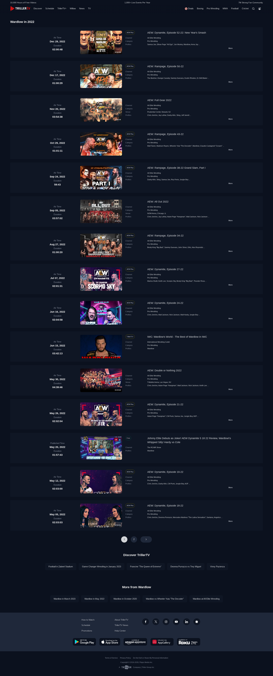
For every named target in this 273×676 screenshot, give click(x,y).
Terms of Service (111, 658)
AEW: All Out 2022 (157, 201)
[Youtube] (176, 621)
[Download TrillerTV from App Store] (109, 641)
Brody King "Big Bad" (155, 247)
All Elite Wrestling (154, 38)
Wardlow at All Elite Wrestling (206, 599)
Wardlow (187, 44)
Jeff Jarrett (185, 115)
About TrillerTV (121, 620)
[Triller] (196, 621)
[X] (155, 621)
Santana (210, 517)
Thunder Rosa (199, 281)
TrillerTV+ (61, 8)
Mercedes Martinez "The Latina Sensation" (189, 517)
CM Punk (170, 416)
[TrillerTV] (20, 8)
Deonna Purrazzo (165, 517)
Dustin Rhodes (190, 78)
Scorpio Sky (171, 281)
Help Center (120, 631)
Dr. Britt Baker (202, 78)
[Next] (146, 539)
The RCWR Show (154, 447)
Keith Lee (162, 281)
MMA (225, 8)
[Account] (260, 9)
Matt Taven (151, 146)
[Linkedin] (186, 621)
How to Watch (87, 620)
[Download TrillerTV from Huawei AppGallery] (162, 641)
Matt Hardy (184, 315)
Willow (73, 8)
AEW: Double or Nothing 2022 (164, 370)
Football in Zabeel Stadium (60, 566)
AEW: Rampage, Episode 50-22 (165, 66)
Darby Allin (171, 115)
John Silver (182, 247)
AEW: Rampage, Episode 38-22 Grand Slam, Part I (176, 167)
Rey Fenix (175, 180)
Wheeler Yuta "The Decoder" (181, 146)
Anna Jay (194, 44)
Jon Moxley (178, 44)
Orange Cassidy (163, 78)
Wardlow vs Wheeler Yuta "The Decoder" (165, 599)
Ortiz (189, 247)
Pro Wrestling (213, 8)
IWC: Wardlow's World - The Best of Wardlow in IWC (177, 336)
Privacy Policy (125, 658)
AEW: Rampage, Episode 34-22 (165, 235)
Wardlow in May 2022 (94, 599)
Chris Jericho (152, 115)
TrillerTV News (121, 625)
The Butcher (152, 78)
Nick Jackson (202, 217)
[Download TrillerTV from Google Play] (84, 641)
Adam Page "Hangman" (176, 217)
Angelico (217, 517)
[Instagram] (166, 621)
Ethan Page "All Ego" (165, 44)
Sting (178, 115)
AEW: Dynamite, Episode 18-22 (165, 505)
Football (234, 8)
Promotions (86, 631)
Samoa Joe (151, 44)
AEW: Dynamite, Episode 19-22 (165, 472)
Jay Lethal (162, 115)
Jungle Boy (184, 180)
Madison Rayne (163, 146)
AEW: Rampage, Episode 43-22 (165, 134)
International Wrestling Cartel (158, 342)
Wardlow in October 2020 (125, 599)
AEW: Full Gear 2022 (159, 100)
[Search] (253, 9)
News (82, 8)
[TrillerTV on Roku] (188, 641)
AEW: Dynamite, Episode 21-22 (165, 404)
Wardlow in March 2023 (64, 599)
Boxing (200, 8)
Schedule (49, 8)
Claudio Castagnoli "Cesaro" (211, 146)
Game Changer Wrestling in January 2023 (101, 566)
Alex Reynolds (197, 247)
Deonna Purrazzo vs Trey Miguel (185, 566)
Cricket (245, 8)
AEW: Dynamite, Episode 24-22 (165, 303)
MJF (195, 416)
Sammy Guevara (177, 78)
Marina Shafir (152, 281)
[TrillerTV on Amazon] (135, 641)
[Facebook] (145, 621)
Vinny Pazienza (217, 566)
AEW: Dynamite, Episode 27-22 (165, 269)
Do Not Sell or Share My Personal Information (150, 658)
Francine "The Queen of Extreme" (145, 566)
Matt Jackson (191, 217)
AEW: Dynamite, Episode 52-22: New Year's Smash (176, 32)
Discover (38, 8)
